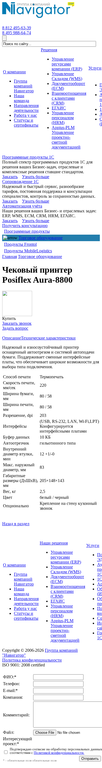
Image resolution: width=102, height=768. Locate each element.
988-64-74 (16, 32)
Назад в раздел (15, 523)
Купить (9, 318)
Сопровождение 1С (20, 181)
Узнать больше (35, 176)
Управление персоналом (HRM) (62, 611)
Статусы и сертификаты (26, 616)
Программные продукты (27, 231)
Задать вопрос (15, 328)
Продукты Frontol (20, 244)
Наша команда (21, 591)
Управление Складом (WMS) (66, 569)
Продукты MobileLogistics (28, 250)
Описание (11, 338)
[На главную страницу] (38, 18)
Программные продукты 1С (28, 157)
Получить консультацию (25, 225)
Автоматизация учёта (22, 206)
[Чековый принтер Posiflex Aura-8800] (17, 303)
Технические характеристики (48, 338)
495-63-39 (16, 28)
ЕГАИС (58, 601)
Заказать (10, 176)
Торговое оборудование (40, 237)
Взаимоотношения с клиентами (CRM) (68, 591)
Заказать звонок (17, 323)
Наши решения (54, 543)
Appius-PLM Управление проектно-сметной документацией (65, 630)
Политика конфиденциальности (32, 660)
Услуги (92, 545)
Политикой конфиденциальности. (59, 753)
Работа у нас (25, 608)
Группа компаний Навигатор (24, 579)
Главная (9, 256)
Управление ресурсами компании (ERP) (66, 557)
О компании (14, 565)
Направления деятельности (26, 601)
